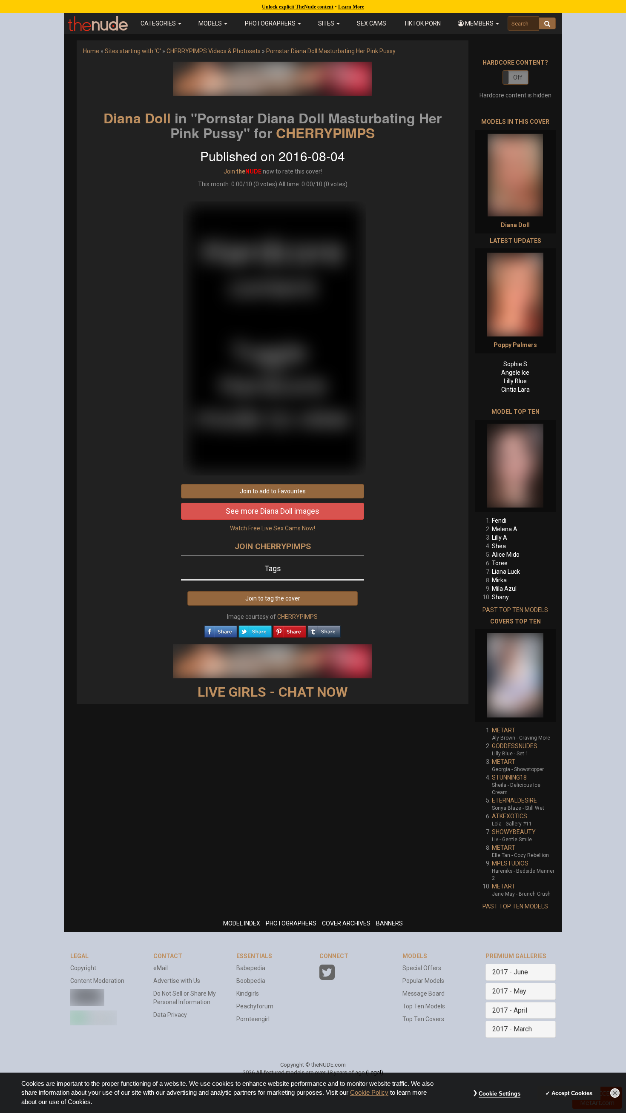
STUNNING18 (509, 777)
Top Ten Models (423, 1006)
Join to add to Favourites (273, 491)
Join (229, 171)
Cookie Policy (369, 1092)
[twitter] (255, 629)
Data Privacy (170, 1014)
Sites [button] (327, 23)
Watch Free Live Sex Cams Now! (272, 528)
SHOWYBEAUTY (514, 831)
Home (91, 51)
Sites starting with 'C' (133, 51)
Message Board (423, 993)
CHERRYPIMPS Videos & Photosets (214, 51)
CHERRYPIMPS (325, 132)
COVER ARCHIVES (346, 923)
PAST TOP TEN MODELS (515, 609)
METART (503, 730)
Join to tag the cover (272, 598)
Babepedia (250, 968)
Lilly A (499, 537)
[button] (478, 23)
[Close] (615, 1093)
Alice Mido (506, 554)
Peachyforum (254, 1006)
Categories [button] (159, 23)
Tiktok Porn (422, 23)
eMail (160, 968)
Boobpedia (250, 980)
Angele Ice (515, 372)
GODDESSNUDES (514, 746)
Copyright (83, 968)
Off (518, 77)
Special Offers (421, 968)
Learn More (351, 7)
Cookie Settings (499, 1093)
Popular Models (423, 980)
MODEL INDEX (241, 923)
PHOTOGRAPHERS (291, 923)
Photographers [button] (271, 23)
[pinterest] (289, 629)
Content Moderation (97, 980)
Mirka (499, 580)
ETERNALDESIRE (514, 800)
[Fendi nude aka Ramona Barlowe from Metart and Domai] (515, 466)
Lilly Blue (515, 381)
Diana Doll (137, 118)
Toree (500, 563)
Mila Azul (504, 588)
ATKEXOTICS (509, 816)
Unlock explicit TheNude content (297, 7)
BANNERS (389, 923)
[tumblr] (324, 629)
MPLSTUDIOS (510, 863)
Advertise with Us (176, 980)
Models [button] (210, 23)
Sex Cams (371, 23)
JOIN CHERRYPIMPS (273, 546)
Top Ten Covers (423, 1019)
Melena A (504, 529)
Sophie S (515, 364)
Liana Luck (506, 571)
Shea (499, 546)
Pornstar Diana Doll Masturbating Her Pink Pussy (331, 51)
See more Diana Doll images (272, 511)
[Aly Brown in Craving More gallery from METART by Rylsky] (515, 675)
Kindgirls (247, 993)
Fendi (499, 520)
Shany (500, 597)
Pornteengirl (253, 1019)
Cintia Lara (515, 389)
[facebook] (220, 629)
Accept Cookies (571, 1093)
